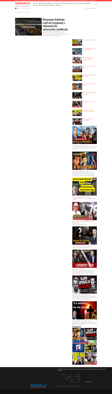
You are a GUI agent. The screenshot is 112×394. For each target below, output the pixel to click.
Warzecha (60, 370)
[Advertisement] (84, 28)
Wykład (88, 3)
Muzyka (52, 5)
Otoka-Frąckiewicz (101, 369)
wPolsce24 (78, 378)
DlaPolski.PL (22, 3)
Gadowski (89, 369)
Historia (39, 5)
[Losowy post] (93, 8)
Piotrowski (73, 369)
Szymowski (83, 369)
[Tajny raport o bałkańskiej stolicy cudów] (78, 334)
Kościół (46, 5)
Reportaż (71, 3)
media (19, 8)
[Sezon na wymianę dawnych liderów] (91, 346)
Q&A (29, 8)
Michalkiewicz (60, 369)
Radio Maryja (78, 374)
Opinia (35, 3)
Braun (65, 369)
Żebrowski (78, 369)
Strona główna (18, 12)
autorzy (24, 8)
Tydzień (50, 3)
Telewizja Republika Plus (69, 378)
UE (34, 5)
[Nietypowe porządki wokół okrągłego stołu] (91, 334)
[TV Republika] (78, 346)
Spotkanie (80, 3)
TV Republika (69, 376)
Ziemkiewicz (94, 369)
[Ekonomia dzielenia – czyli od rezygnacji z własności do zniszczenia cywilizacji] (28, 27)
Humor (58, 5)
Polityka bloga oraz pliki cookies (74, 381)
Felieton (57, 3)
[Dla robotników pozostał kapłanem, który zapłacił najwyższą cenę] (91, 359)
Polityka (64, 3)
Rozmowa (42, 3)
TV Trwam (70, 374)
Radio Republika (77, 376)
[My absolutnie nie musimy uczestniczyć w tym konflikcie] (78, 359)
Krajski (69, 369)
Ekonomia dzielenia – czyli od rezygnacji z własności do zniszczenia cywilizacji (55, 24)
